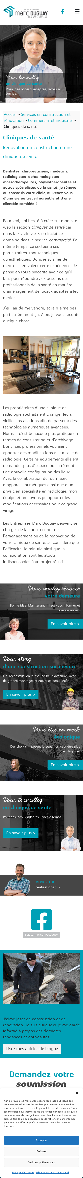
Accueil (10, 114)
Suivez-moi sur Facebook (41, 934)
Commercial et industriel (50, 120)
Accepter (41, 1140)
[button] (77, 1093)
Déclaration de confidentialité (52, 1172)
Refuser (41, 1151)
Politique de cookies (23, 1172)
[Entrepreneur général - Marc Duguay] (25, 10)
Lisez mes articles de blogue (32, 1048)
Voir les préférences (41, 1162)
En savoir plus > (65, 624)
